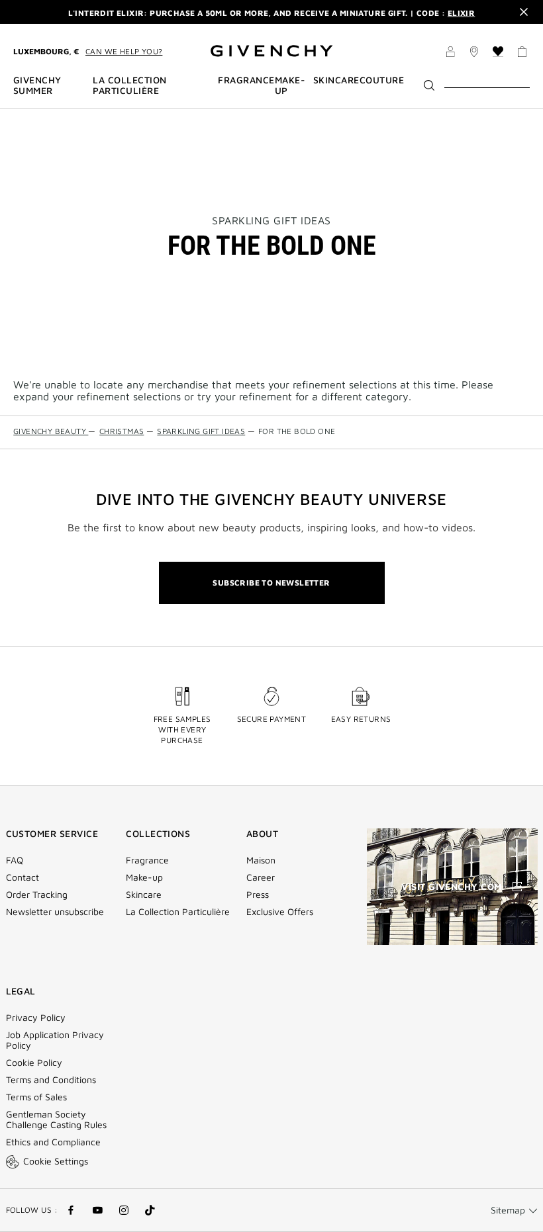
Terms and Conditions (51, 1080)
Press (257, 894)
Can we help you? (123, 51)
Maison (260, 860)
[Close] (524, 12)
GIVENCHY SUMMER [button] (37, 85)
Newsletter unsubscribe (55, 911)
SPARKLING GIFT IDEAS (271, 220)
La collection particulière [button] (129, 85)
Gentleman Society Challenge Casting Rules (56, 1119)
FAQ (14, 860)
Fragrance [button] (246, 80)
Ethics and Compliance (53, 1142)
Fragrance (147, 860)
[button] (450, 54)
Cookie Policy (34, 1062)
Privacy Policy (36, 1017)
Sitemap (508, 1209)
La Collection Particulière (178, 911)
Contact (22, 877)
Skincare (144, 894)
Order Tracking (37, 894)
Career (260, 877)
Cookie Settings (55, 1160)
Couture (382, 80)
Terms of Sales (36, 1097)
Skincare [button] (336, 80)
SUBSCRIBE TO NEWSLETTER (271, 583)
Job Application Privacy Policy (55, 1040)
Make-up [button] (290, 85)
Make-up (144, 877)
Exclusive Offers (279, 911)
